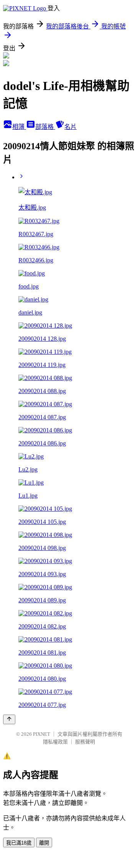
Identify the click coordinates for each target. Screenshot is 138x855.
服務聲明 (85, 742)
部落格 (45, 126)
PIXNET (41, 734)
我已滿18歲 (18, 843)
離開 (44, 843)
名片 (70, 126)
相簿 (19, 126)
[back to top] (9, 719)
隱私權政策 (55, 742)
